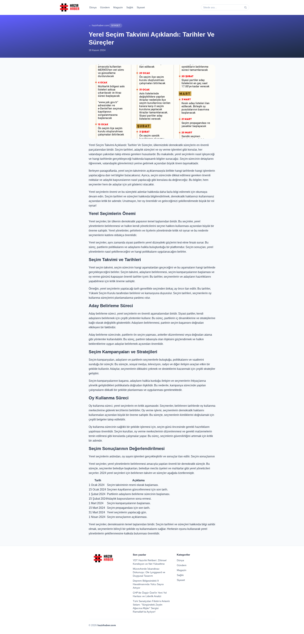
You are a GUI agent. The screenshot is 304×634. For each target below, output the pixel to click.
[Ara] (245, 7)
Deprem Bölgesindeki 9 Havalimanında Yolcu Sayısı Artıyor (148, 584)
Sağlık (129, 7)
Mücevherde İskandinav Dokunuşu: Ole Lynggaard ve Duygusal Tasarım (149, 572)
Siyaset (141, 7)
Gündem (105, 7)
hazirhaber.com (106, 625)
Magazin (118, 7)
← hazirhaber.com (99, 25)
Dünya (93, 7)
